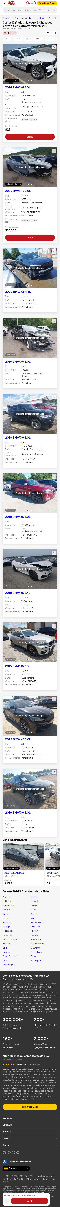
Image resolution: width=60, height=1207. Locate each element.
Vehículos (7, 1125)
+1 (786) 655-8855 (11, 1176)
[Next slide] (52, 63)
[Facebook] (9, 1152)
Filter (10, 33)
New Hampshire (10, 939)
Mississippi (8, 931)
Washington (36, 960)
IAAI (51, 1196)
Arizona (34, 897)
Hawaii (34, 910)
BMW (41, 18)
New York (7, 943)
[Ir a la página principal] (11, 3)
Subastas (7, 1131)
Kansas (34, 914)
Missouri (34, 931)
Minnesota (35, 927)
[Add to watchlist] (54, 47)
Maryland (7, 922)
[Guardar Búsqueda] (54, 33)
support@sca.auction (44, 1176)
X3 (28, 39)
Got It (29, 1201)
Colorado (35, 901)
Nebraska (7, 935)
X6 (49, 18)
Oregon (6, 952)
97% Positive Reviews (12, 1059)
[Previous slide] (7, 63)
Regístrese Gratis (30, 1107)
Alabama (7, 897)
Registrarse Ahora (47, 3)
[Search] (54, 10)
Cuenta (6, 1138)
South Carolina (9, 956)
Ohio (5, 948)
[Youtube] (18, 1152)
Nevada (34, 935)
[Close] (47, 1195)
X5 (7, 39)
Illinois (5, 914)
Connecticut (8, 905)
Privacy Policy (30, 1192)
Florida (34, 905)
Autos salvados (28, 18)
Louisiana (7, 918)
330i (49, 39)
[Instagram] (4, 1152)
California (7, 901)
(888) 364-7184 (26, 1176)
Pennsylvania (37, 952)
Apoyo (6, 1145)
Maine (33, 918)
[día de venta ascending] (48, 33)
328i (17, 39)
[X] (13, 1152)
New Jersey (36, 939)
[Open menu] (4, 2)
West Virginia (9, 965)
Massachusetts (37, 922)
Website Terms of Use (42, 1192)
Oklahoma (35, 948)
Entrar (31, 3)
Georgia (6, 910)
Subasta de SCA (10, 18)
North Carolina (37, 943)
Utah (5, 960)
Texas (33, 956)
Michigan (7, 927)
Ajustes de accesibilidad (19, 1162)
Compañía (7, 1118)
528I (39, 39)
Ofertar (30, 137)
